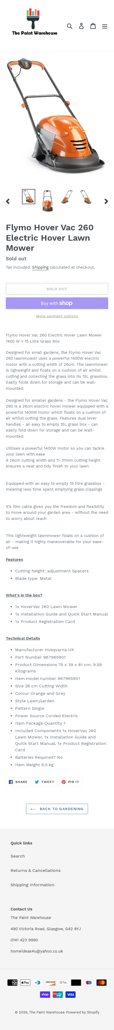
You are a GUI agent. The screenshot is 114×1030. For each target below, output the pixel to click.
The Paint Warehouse (47, 1012)
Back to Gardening (61, 809)
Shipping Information (32, 884)
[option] (28, 197)
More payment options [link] (57, 316)
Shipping (40, 267)
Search (18, 856)
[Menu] (105, 26)
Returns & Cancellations (35, 870)
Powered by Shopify (82, 1012)
